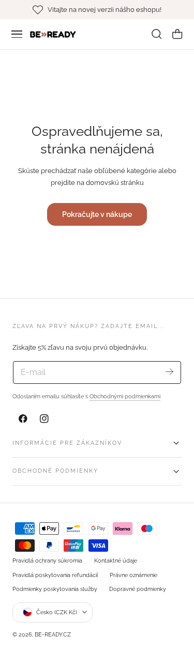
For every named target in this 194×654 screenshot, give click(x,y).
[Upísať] (169, 372)
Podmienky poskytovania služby (54, 589)
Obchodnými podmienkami (124, 396)
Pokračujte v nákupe (97, 214)
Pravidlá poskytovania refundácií (55, 575)
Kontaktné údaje (115, 560)
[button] (17, 34)
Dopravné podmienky (137, 589)
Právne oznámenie (133, 575)
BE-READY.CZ (53, 634)
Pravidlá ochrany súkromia (47, 560)
